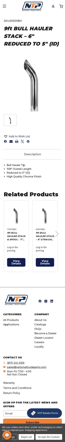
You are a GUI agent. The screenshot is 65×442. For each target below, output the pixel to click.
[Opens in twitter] (22, 141)
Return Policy (11, 393)
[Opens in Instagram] (45, 301)
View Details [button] (16, 262)
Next (57, 237)
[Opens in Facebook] (40, 301)
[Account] (53, 6)
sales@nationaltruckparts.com (26, 367)
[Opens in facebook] (5, 141)
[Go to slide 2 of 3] (31, 273)
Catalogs (40, 324)
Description (32, 154)
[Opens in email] (11, 141)
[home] (16, 300)
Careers (39, 342)
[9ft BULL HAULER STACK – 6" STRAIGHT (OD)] (45, 215)
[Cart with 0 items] (61, 6)
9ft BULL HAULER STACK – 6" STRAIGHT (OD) (45, 236)
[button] (32, 136)
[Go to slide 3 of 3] (36, 273)
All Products (11, 320)
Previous (5, 237)
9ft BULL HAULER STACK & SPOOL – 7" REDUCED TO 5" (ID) (16, 236)
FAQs (37, 328)
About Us (40, 320)
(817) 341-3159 (15, 362)
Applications (11, 324)
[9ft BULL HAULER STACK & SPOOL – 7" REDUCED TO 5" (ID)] (16, 215)
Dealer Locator (43, 337)
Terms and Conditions (17, 387)
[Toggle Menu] (6, 6)
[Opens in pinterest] (28, 141)
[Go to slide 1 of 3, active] (25, 273)
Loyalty (39, 346)
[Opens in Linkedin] (51, 301)
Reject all (26, 437)
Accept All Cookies (49, 437)
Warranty (9, 382)
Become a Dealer (45, 333)
